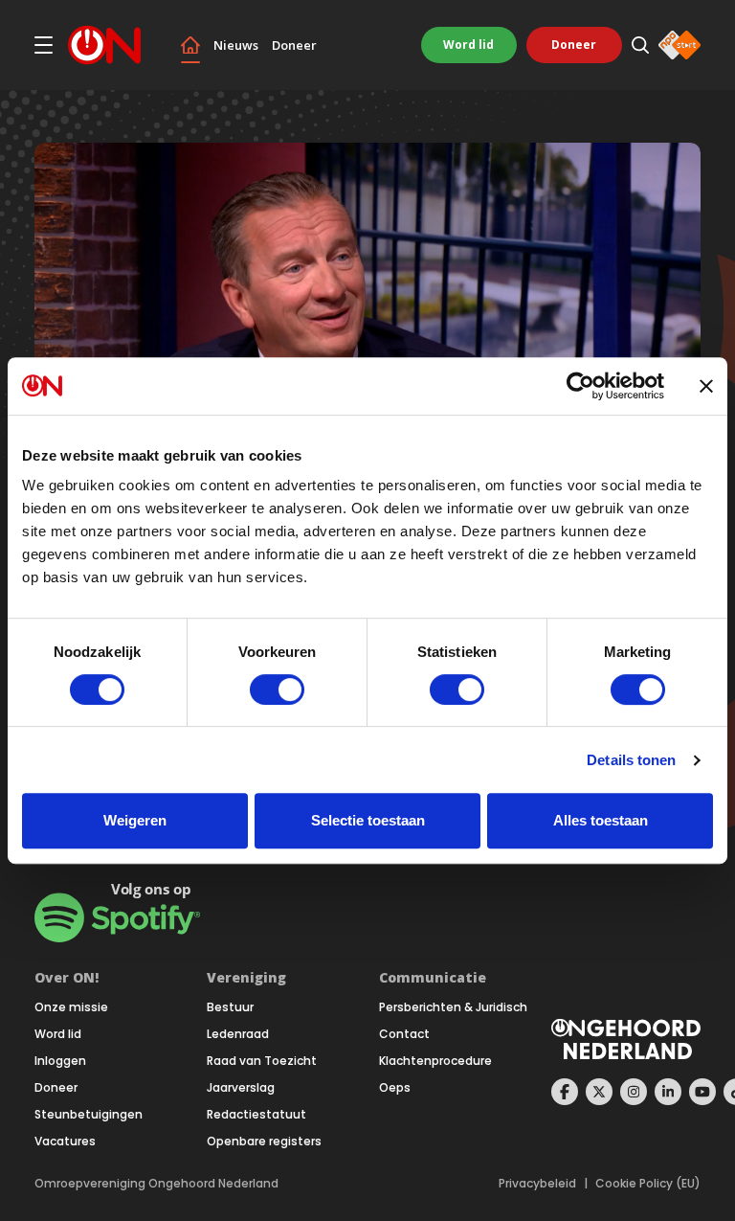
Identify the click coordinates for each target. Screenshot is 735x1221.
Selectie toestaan (368, 820)
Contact (404, 1034)
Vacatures (65, 1141)
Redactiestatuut (256, 1114)
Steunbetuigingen (88, 1114)
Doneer (294, 45)
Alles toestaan (600, 820)
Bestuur (230, 1007)
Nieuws (235, 45)
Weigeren (135, 820)
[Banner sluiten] (706, 386)
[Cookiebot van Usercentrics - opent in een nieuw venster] (580, 386)
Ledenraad (238, 1034)
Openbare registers (264, 1141)
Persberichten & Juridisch (453, 1007)
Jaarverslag (241, 1088)
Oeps (395, 1088)
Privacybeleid (537, 1183)
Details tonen (631, 760)
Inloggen (60, 1061)
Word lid (468, 44)
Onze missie (71, 1007)
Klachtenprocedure (435, 1061)
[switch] (277, 689)
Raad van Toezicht (262, 1061)
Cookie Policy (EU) (648, 1183)
